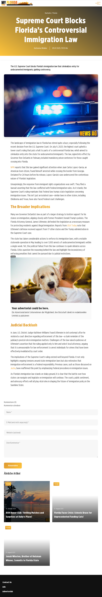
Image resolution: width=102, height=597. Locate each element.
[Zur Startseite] (17, 5)
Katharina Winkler (40, 48)
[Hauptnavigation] (97, 3)
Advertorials (7, 591)
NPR (12, 167)
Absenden (13, 465)
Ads (4, 587)
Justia (13, 368)
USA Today (72, 225)
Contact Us (7, 582)
